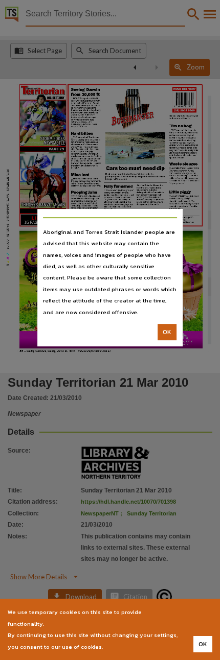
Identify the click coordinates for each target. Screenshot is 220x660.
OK (167, 332)
